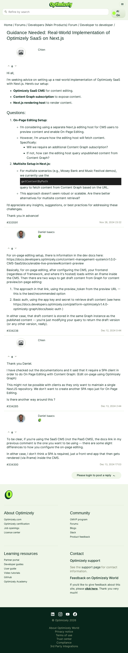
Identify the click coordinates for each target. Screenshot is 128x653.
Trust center (64, 639)
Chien (41, 49)
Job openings (11, 528)
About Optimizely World (64, 628)
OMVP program (79, 519)
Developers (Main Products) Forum (52, 25)
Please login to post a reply (96, 475)
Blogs (73, 528)
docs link (106, 439)
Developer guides (14, 564)
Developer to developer (96, 25)
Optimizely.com (13, 519)
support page (91, 567)
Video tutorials (12, 572)
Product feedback (80, 536)
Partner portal (11, 559)
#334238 (12, 330)
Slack (73, 532)
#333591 (12, 222)
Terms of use (64, 635)
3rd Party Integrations (64, 646)
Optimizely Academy (15, 581)
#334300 (12, 464)
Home (8, 25)
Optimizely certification (17, 523)
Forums (20, 25)
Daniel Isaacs (46, 232)
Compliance (64, 642)
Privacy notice (64, 631)
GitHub (8, 577)
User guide (10, 568)
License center (12, 532)
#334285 (12, 406)
